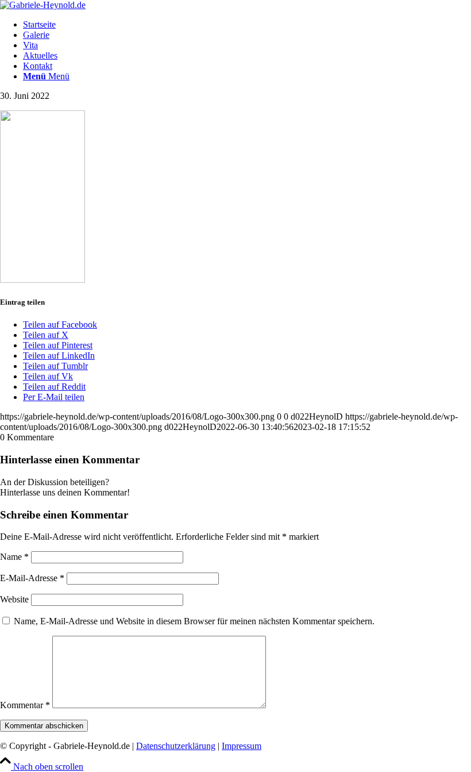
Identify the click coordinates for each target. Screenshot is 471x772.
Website (14, 599)
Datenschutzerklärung (175, 746)
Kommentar (25, 705)
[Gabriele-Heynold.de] (43, 5)
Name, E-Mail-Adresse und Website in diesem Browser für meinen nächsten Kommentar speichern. (194, 621)
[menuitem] (247, 25)
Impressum (241, 746)
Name (14, 557)
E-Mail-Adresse (32, 578)
